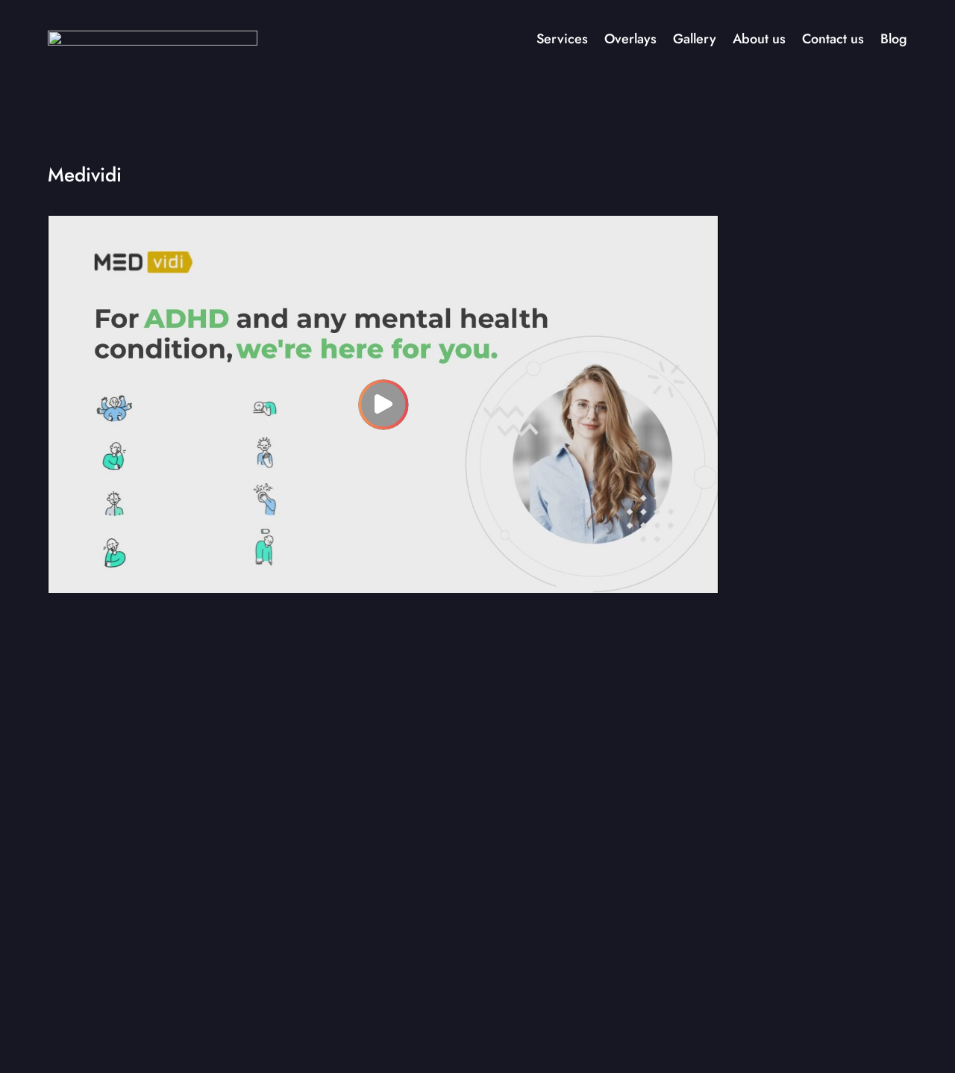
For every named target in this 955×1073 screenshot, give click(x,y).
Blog (893, 39)
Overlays (630, 39)
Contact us (833, 39)
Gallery (694, 39)
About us (759, 39)
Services (562, 39)
